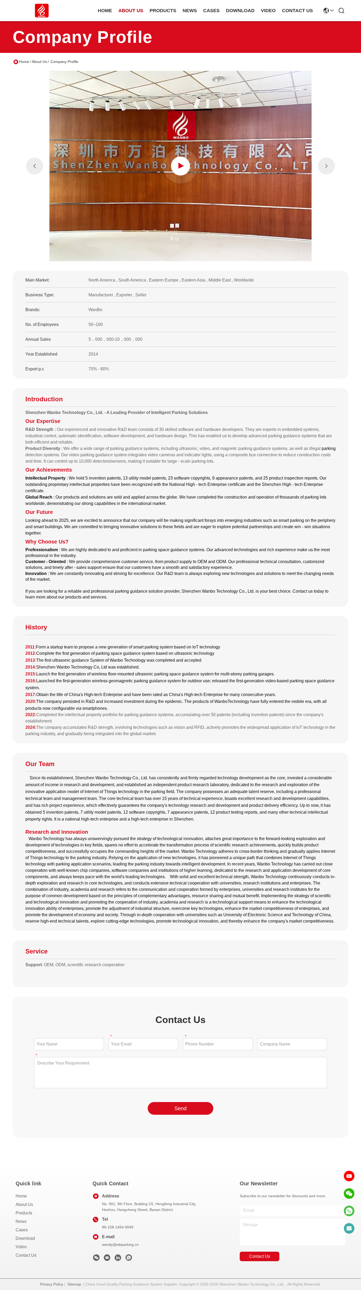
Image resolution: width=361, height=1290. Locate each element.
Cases (22, 1230)
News (21, 1221)
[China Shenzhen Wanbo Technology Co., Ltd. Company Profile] (180, 166)
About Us (39, 61)
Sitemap (74, 1284)
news (190, 10)
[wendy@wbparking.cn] (349, 1228)
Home (105, 10)
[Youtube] (107, 1259)
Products (24, 1213)
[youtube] (349, 1176)
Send (180, 1108)
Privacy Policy (51, 1284)
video (268, 10)
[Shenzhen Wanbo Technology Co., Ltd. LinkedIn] (118, 1259)
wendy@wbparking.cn (120, 1244)
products (163, 10)
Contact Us (26, 1255)
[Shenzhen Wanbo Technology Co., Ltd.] (42, 11)
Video (21, 1247)
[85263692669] (349, 1211)
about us (130, 10)
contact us (297, 10)
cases (211, 10)
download (240, 10)
